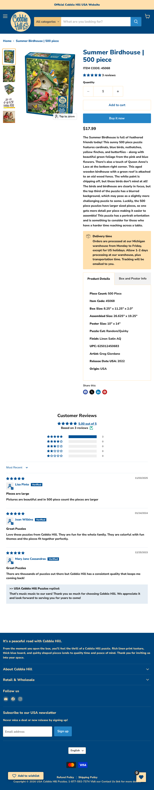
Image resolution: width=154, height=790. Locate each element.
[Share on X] (91, 392)
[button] (92, 75)
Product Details (98, 279)
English (75, 750)
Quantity (88, 82)
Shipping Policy (87, 777)
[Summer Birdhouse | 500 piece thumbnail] (9, 57)
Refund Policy (65, 777)
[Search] (136, 21)
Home (7, 41)
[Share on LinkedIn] (98, 392)
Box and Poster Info (133, 278)
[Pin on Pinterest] (104, 392)
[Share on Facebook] (85, 392)
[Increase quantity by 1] (118, 91)
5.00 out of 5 (87, 424)
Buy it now (117, 118)
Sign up (63, 731)
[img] (15, 479)
